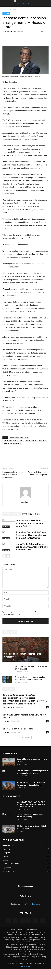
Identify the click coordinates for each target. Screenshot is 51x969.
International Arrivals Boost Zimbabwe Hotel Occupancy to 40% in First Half (30, 523)
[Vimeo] (35, 920)
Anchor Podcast (32, 930)
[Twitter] (28, 920)
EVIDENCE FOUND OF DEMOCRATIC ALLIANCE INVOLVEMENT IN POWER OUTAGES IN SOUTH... (31, 804)
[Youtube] (42, 920)
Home (4, 9)
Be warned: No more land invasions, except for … (38, 473)
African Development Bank (19, 437)
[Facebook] (8, 920)
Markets (25, 959)
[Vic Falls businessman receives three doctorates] (25, 649)
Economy (13, 9)
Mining (43, 957)
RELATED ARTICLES (11, 514)
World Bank (42, 440)
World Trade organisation (12, 443)
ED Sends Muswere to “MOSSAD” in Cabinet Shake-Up (24, 935)
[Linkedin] (15, 920)
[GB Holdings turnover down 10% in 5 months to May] (8, 829)
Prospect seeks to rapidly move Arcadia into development (12, 474)
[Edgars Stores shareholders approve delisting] (8, 762)
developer (8, 31)
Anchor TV (21, 930)
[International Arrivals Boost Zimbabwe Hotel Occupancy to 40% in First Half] (8, 523)
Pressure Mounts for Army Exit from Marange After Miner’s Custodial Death (24, 950)
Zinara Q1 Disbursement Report (17, 729)
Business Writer (8, 707)
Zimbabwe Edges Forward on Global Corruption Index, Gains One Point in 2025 (24, 941)
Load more (25, 737)
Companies (16, 957)
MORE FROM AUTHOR (31, 514)
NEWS (13, 930)
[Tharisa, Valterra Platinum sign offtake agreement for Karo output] (8, 774)
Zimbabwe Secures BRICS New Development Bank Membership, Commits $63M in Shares (31, 535)
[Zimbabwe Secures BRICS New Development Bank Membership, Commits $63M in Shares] (8, 535)
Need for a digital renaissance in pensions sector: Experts (24, 932)
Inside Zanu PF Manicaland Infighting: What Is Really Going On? (24, 937)
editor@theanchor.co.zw (30, 904)
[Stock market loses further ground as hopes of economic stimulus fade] (7, 679)
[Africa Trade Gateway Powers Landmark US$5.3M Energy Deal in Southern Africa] (8, 547)
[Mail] (22, 920)
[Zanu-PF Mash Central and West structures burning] (8, 817)
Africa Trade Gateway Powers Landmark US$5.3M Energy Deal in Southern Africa (32, 547)
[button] (47, 3)
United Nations (31, 440)
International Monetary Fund (13, 440)
